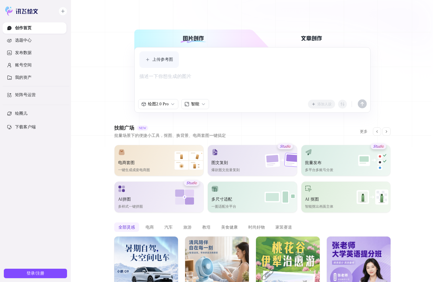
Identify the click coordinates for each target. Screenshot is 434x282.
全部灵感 (126, 227)
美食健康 (229, 227)
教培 (206, 227)
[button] (159, 59)
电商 (150, 227)
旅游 (187, 227)
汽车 (168, 227)
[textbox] (252, 84)
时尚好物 (256, 227)
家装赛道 (283, 227)
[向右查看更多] (386, 131)
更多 (364, 131)
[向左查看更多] (377, 131)
